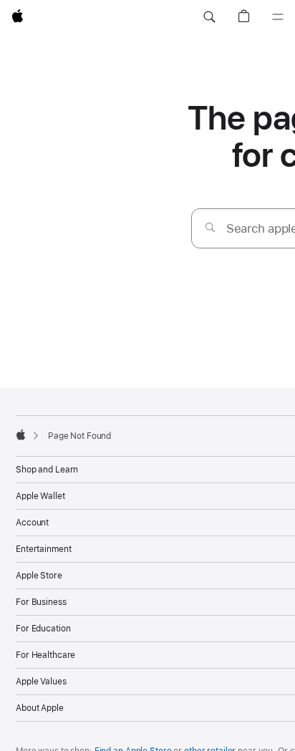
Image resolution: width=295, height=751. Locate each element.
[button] (209, 17)
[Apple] (21, 434)
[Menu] (278, 17)
